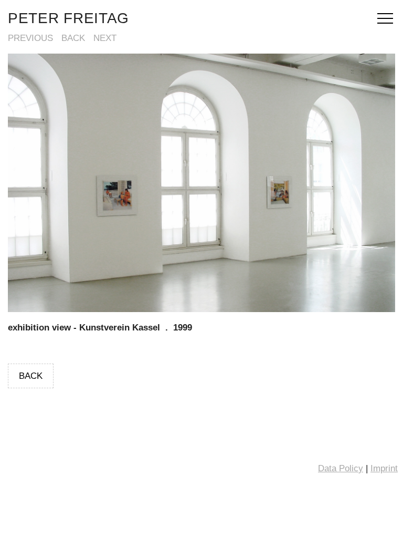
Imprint (384, 468)
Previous (30, 38)
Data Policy (340, 468)
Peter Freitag (68, 18)
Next (104, 38)
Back (73, 38)
